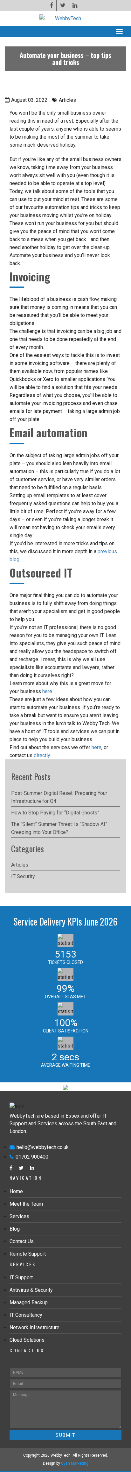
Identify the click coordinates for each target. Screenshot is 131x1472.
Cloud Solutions (27, 1340)
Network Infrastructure (34, 1327)
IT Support (21, 1277)
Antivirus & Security (31, 1290)
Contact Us (22, 1241)
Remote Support (28, 1254)
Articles (19, 865)
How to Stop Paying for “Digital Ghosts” (55, 813)
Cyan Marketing (74, 1463)
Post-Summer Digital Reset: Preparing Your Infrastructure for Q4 (59, 797)
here (47, 691)
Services (19, 1216)
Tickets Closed (65, 962)
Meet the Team (26, 1204)
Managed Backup (29, 1302)
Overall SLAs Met (65, 996)
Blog (15, 1229)
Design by (65, 1463)
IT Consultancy (26, 1315)
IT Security (23, 876)
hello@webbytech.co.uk (43, 1147)
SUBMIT (66, 1435)
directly (42, 755)
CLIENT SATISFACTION (65, 1030)
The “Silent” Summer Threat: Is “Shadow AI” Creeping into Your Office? (59, 828)
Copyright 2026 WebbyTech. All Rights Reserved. (65, 1455)
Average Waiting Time (65, 1065)
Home (16, 1191)
